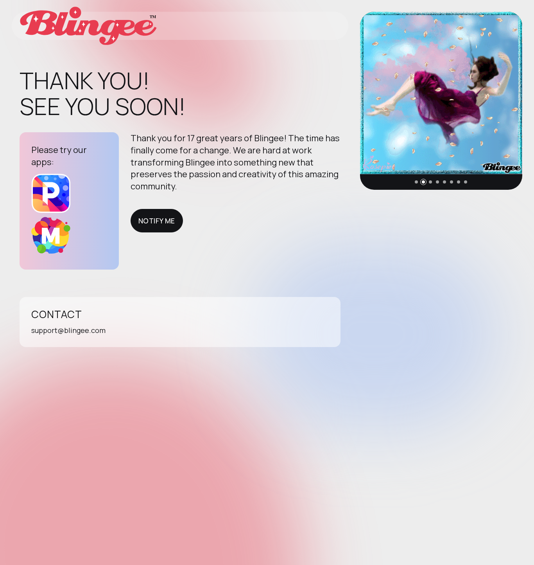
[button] (416, 182)
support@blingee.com (68, 330)
